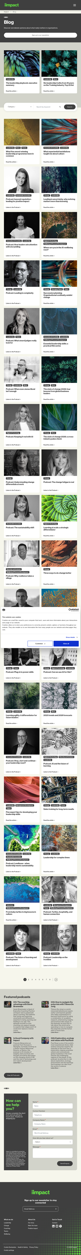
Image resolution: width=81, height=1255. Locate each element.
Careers (54, 1223)
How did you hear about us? (43, 1138)
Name (35, 1102)
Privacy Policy (33, 1247)
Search (69, 107)
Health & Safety (23, 1247)
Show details (70, 637)
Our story (31, 1223)
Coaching (7, 1228)
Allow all (66, 643)
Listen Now (16, 1032)
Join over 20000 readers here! (56, 1209)
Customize (39, 643)
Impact (6, 12)
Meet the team (32, 1225)
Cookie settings (9, 1250)
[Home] (10, 5)
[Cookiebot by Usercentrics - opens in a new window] (70, 609)
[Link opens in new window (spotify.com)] (60, 1226)
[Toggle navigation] (74, 5)
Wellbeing (7, 1234)
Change (6, 1225)
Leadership (7, 1223)
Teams (6, 1231)
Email (35, 1129)
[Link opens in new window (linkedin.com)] (53, 1226)
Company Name (39, 1120)
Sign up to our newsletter (40, 35)
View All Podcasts (13, 1075)
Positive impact (33, 1228)
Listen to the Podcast (13, 207)
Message (36, 1147)
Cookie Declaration (10, 1247)
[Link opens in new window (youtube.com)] (57, 1226)
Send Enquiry (64, 1163)
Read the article (11, 91)
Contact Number (39, 1111)
